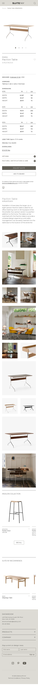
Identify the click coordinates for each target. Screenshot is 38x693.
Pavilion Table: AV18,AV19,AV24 (15, 8)
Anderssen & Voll (15, 77)
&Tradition (5, 57)
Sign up (32, 654)
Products (4, 8)
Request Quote (19, 168)
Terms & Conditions (14, 678)
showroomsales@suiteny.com (9, 183)
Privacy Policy (25, 678)
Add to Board (19, 174)
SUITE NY (23, 676)
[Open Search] (34, 3)
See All (19, 542)
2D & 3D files (6, 150)
